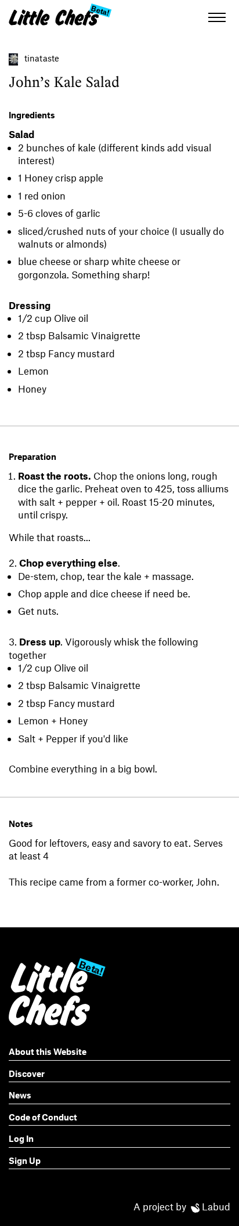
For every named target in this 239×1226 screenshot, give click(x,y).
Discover (27, 1073)
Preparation (32, 456)
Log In (21, 1138)
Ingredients (32, 115)
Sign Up (25, 1160)
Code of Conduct (43, 1117)
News (20, 1095)
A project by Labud (181, 1206)
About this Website (47, 1051)
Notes (21, 823)
